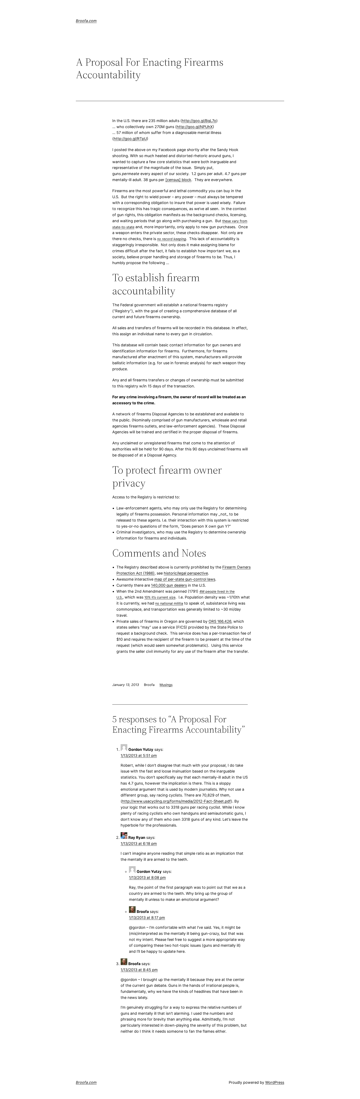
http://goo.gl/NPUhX (195, 127)
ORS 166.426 (220, 621)
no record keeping (171, 239)
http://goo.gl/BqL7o (199, 120)
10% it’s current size (159, 597)
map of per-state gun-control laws (184, 579)
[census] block (178, 180)
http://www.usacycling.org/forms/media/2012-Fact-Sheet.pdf (176, 801)
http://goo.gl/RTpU (130, 138)
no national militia (169, 603)
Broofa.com (86, 21)
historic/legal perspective (186, 573)
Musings (166, 685)
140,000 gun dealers (169, 585)
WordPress (274, 1082)
